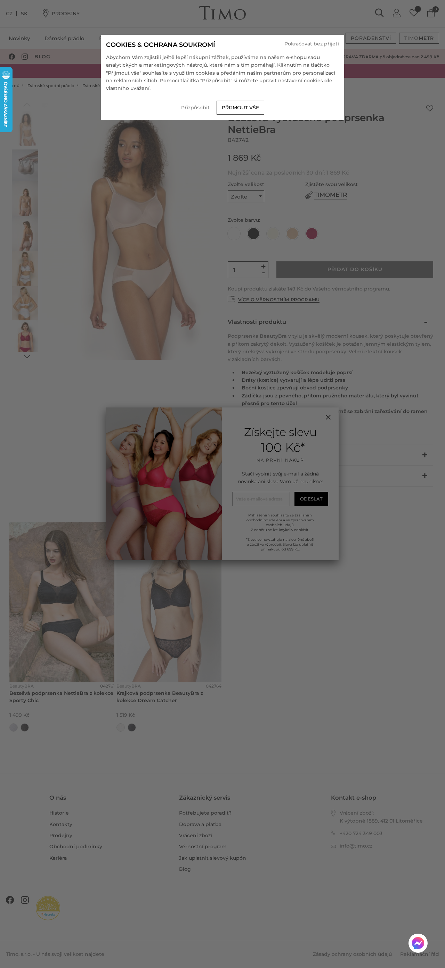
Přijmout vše (240, 107)
